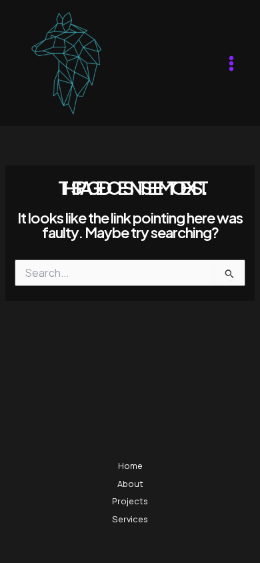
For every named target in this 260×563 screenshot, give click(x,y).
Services (130, 519)
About (130, 484)
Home (130, 466)
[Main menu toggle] (231, 62)
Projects (130, 501)
